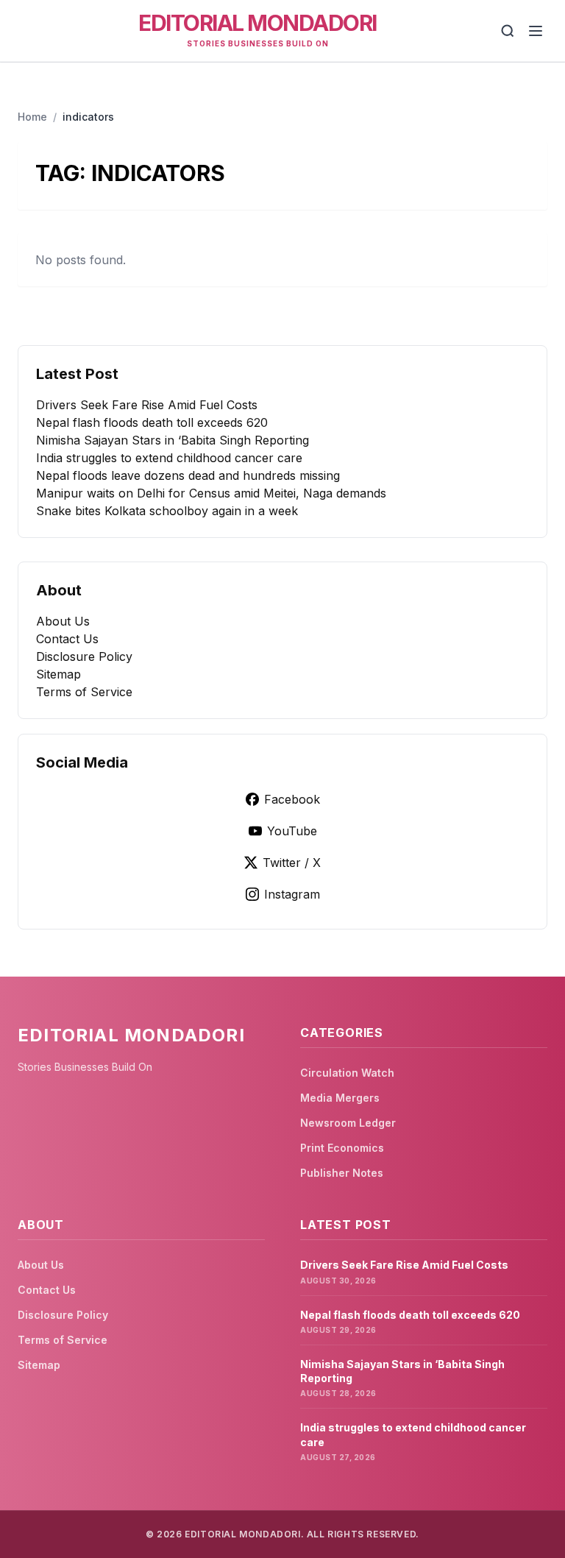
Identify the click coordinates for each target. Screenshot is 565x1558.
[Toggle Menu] (535, 31)
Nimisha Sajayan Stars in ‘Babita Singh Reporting (172, 440)
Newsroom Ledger (348, 1122)
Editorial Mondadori (257, 23)
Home (32, 116)
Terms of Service (84, 691)
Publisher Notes (341, 1172)
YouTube (292, 831)
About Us (63, 621)
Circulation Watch (347, 1072)
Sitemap (58, 674)
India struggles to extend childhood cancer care (169, 457)
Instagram (292, 894)
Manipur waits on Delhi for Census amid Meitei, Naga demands (211, 493)
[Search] (507, 31)
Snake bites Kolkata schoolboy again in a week (167, 510)
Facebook (292, 799)
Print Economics (342, 1147)
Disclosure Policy (84, 656)
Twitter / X (292, 862)
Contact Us (67, 638)
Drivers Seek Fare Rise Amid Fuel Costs (146, 404)
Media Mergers (340, 1097)
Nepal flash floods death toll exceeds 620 (152, 422)
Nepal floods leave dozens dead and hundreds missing (188, 475)
